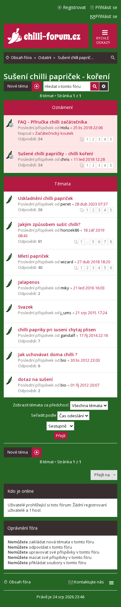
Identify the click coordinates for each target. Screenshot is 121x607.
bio (63, 360)
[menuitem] (112, 57)
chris (64, 159)
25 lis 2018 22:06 (88, 127)
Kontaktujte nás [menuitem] (89, 582)
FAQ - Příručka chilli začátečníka (52, 122)
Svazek (25, 307)
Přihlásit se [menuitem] (106, 7)
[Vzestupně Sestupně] (60, 426)
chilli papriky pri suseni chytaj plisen (57, 330)
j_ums (65, 312)
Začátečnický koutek (54, 133)
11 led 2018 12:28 (89, 159)
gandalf (67, 335)
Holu (64, 127)
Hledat (94, 86)
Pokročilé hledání (103, 86)
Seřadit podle (44, 415)
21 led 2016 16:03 (89, 288)
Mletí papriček (33, 256)
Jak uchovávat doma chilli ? (47, 354)
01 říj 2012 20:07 (84, 385)
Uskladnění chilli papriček (45, 198)
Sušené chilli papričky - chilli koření (55, 153)
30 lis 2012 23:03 (85, 360)
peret (65, 204)
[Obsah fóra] (44, 42)
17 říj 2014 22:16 (93, 335)
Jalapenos (28, 282)
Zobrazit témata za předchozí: (41, 405)
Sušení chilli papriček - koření (57, 76)
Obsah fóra (20, 582)
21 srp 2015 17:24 (91, 312)
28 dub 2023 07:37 (91, 204)
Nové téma (17, 86)
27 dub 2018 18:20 (93, 262)
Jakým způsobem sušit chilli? (49, 224)
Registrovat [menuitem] (74, 7)
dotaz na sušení (35, 379)
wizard (66, 262)
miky (64, 288)
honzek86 (69, 230)
